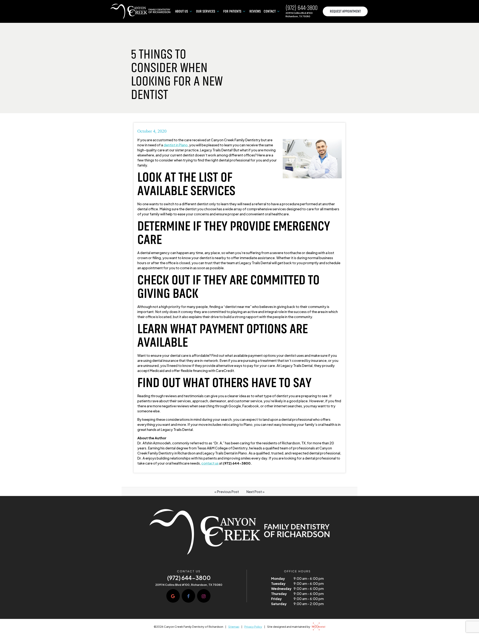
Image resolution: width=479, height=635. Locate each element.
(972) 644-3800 (302, 8)
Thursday (279, 593)
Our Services (205, 11)
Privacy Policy (253, 626)
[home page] (140, 11)
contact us (210, 463)
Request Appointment (345, 11)
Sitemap (233, 626)
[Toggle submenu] (190, 11)
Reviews (255, 11)
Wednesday (281, 588)
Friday (276, 598)
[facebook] (188, 596)
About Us (181, 11)
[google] (173, 596)
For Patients (232, 11)
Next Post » (255, 491)
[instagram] (203, 596)
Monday (278, 578)
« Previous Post (226, 491)
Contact (270, 11)
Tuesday (278, 583)
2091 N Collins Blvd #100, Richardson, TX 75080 (188, 584)
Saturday (279, 604)
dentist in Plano (176, 145)
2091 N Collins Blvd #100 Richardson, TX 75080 (299, 15)
